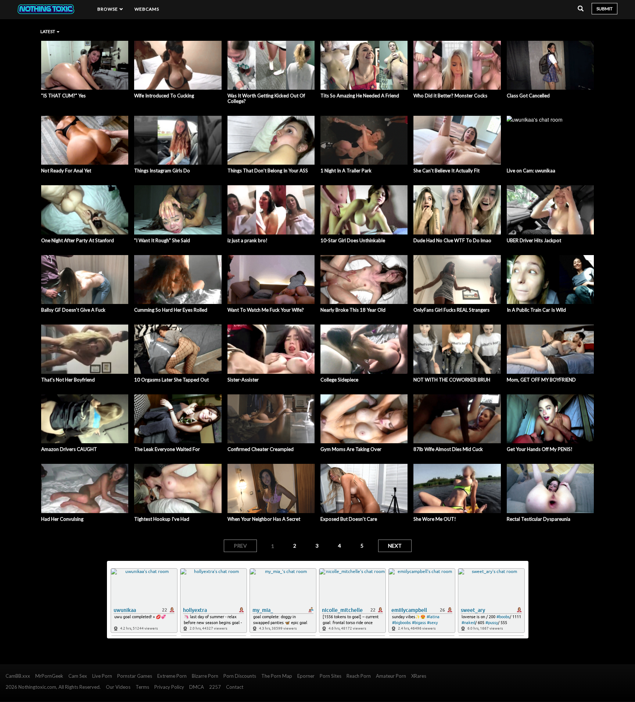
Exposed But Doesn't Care (348, 519)
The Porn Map (276, 676)
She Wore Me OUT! (434, 519)
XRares (418, 676)
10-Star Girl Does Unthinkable (352, 240)
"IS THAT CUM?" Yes (63, 95)
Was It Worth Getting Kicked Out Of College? (266, 98)
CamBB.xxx (18, 676)
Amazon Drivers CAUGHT (69, 449)
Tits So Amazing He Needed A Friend (359, 95)
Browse (108, 9)
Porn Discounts (239, 676)
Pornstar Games (134, 676)
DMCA (196, 687)
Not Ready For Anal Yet (66, 170)
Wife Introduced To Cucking (164, 95)
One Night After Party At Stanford (77, 240)
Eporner (306, 676)
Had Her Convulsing (62, 519)
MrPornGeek (49, 676)
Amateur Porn (391, 676)
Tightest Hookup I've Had (161, 519)
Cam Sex (77, 676)
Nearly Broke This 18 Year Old (352, 309)
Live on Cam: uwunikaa (531, 170)
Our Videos (118, 687)
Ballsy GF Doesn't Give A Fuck (73, 309)
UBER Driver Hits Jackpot (534, 240)
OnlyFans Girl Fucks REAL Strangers (451, 309)
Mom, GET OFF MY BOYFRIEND (541, 379)
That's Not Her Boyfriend (68, 379)
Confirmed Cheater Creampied (260, 449)
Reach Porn (359, 676)
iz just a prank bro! (247, 240)
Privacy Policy (169, 687)
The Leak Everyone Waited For (167, 449)
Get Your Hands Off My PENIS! (540, 449)
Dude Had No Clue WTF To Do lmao (452, 240)
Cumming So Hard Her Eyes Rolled (170, 309)
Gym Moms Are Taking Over (350, 449)
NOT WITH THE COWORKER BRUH (451, 379)
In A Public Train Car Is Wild (536, 309)
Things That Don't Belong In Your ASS (267, 170)
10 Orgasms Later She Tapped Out (171, 379)
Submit (604, 8)
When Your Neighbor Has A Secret (263, 519)
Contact (234, 687)
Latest (48, 31)
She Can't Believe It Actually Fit (446, 170)
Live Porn (102, 676)
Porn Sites (330, 676)
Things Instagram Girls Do (162, 170)
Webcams (146, 9)
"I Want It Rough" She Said (162, 240)
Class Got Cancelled (528, 95)
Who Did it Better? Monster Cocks (450, 95)
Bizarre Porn (205, 676)
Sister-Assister (243, 379)
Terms (142, 687)
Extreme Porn (172, 676)
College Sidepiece (339, 379)
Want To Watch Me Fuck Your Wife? (265, 309)
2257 (215, 687)
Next (395, 545)
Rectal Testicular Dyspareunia (538, 519)
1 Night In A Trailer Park (346, 170)
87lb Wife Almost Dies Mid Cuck (448, 449)
